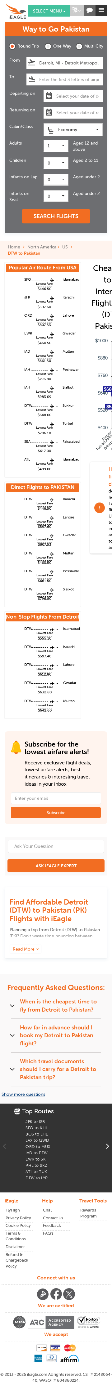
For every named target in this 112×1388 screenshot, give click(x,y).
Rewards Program (88, 1213)
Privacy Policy (18, 1218)
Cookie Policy (18, 1225)
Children (17, 160)
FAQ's (48, 1233)
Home (14, 247)
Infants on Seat (19, 196)
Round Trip (26, 46)
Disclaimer (15, 1246)
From (14, 60)
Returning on (22, 110)
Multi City (93, 46)
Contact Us (53, 1218)
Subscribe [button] (56, 812)
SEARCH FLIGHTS (56, 216)
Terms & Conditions (16, 1236)
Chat (47, 1210)
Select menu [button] (48, 11)
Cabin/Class (21, 126)
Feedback (52, 1225)
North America (41, 247)
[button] (76, 10)
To (11, 76)
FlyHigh (13, 1210)
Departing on (22, 93)
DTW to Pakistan (24, 253)
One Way (62, 46)
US (65, 247)
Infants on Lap (23, 177)
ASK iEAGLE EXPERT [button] (56, 866)
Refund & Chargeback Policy (17, 1260)
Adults (15, 143)
